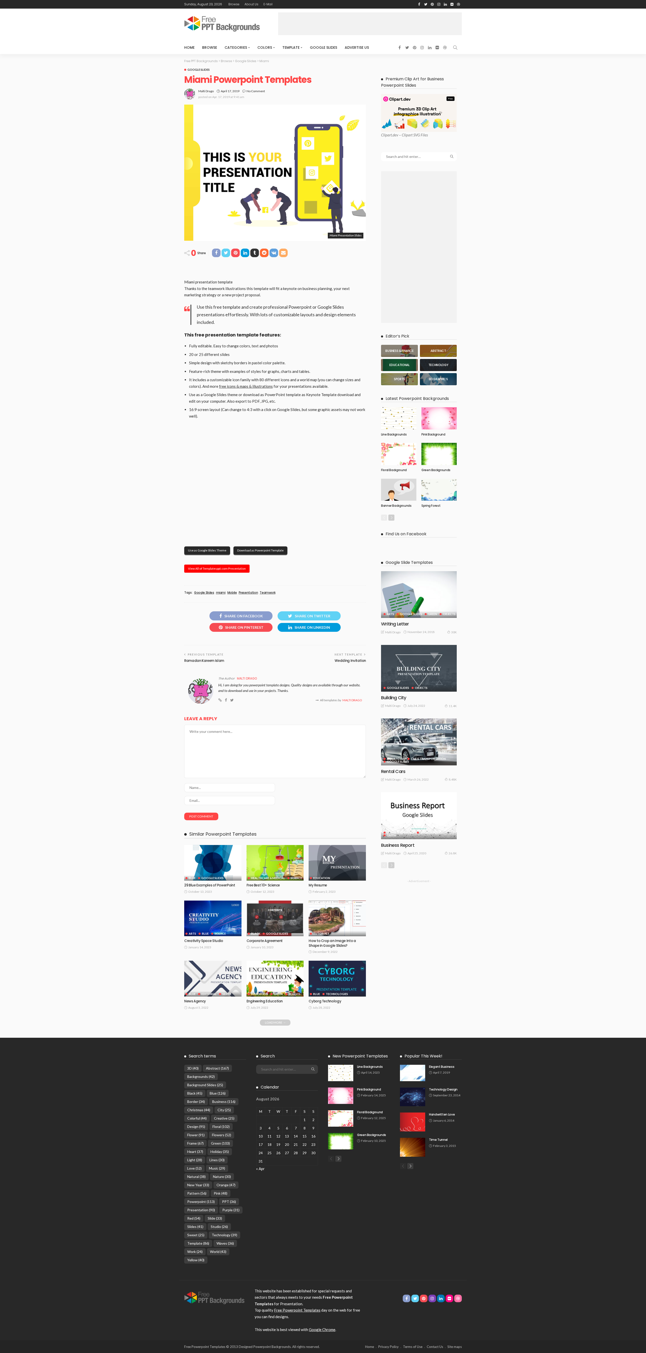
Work (195, 1251)
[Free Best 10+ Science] (275, 863)
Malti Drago (206, 91)
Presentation (248, 593)
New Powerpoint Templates (360, 1056)
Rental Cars (393, 771)
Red (193, 1218)
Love (194, 1168)
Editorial (209, 994)
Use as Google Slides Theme (207, 550)
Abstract (217, 1068)
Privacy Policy (388, 1347)
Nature (222, 1176)
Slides (195, 1226)
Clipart (386, 135)
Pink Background (433, 434)
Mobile (232, 593)
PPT (229, 1201)
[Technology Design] (412, 1097)
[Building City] (419, 668)
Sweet (195, 1235)
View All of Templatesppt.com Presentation (217, 568)
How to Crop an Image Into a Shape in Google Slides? (332, 943)
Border (196, 1101)
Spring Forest (430, 505)
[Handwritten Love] (412, 1122)
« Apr (260, 1168)
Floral (221, 1126)
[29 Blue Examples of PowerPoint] (212, 863)
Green (278, 994)
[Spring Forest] (439, 490)
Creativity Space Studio (203, 940)
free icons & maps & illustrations (246, 386)
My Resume (318, 885)
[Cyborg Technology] (337, 979)
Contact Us (435, 1347)
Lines (217, 1160)
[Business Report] (419, 815)
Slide (215, 1218)
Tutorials (321, 933)
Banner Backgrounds (396, 505)
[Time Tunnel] (412, 1147)
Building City (393, 697)
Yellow (195, 1260)
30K (454, 632)
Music (217, 1168)
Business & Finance (400, 832)
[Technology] (438, 365)
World (218, 1251)
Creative (224, 1118)
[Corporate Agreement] (275, 918)
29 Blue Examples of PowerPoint (209, 885)
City (224, 1110)
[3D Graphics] (438, 379)
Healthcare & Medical (268, 878)
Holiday (219, 1151)
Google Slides (323, 47)
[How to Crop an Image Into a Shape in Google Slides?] (337, 918)
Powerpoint (201, 1201)
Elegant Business (441, 1067)
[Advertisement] (370, 23)
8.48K (453, 779)
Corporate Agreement (265, 940)
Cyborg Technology (325, 1001)
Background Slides (205, 1085)
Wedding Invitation (350, 660)
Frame (195, 1143)
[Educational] (399, 365)
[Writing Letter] (419, 594)
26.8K (453, 853)
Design (196, 1126)
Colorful (197, 1118)
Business (223, 1101)
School (295, 994)
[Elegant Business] (412, 1073)
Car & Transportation (428, 758)
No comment (256, 91)
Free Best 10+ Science (263, 885)
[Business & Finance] (399, 351)
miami (221, 593)
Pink (220, 1193)
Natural (196, 1176)
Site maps (454, 1347)
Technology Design (443, 1089)
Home (189, 47)
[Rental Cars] (419, 741)
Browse (233, 4)
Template (291, 47)
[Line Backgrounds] (398, 418)
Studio (219, 1226)
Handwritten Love (442, 1114)
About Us (251, 4)
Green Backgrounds (435, 470)
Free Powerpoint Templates (297, 1310)
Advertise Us (357, 47)
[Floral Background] (398, 454)
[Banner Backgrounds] (398, 490)
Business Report (397, 845)
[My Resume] (337, 863)
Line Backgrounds (394, 434)
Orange (226, 1185)
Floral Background (394, 470)
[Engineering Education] (275, 979)
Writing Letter (395, 624)
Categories (236, 47)
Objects (449, 614)
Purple (230, 1210)
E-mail (268, 4)
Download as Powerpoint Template (260, 550)
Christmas (198, 1110)
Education (321, 878)
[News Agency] (212, 979)
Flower (196, 1135)
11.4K (453, 706)
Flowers (221, 1135)
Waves (225, 1243)
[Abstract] (438, 351)
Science (296, 878)
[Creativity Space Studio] (212, 918)
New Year (198, 1185)
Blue (192, 878)
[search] (455, 47)
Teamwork (267, 593)
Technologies (337, 994)
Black (255, 933)
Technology (224, 1235)
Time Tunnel (438, 1140)
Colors (264, 47)
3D (193, 1068)
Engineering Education (265, 1001)
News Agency (195, 1001)
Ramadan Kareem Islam (204, 660)
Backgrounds (201, 1076)
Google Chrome (322, 1329)
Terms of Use (412, 1347)
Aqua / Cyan (396, 758)
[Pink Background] (439, 418)
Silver (226, 994)
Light (194, 1160)
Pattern (196, 1193)
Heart (195, 1151)
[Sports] (399, 379)
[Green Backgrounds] (439, 454)
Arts (192, 933)
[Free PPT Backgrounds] (214, 1297)
